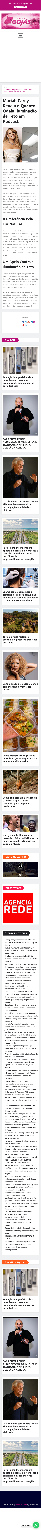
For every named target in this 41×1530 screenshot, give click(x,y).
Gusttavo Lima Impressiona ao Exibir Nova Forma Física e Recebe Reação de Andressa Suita (21, 1100)
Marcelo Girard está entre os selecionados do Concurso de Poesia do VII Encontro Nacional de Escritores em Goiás (21, 1092)
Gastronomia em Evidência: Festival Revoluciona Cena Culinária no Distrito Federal (19, 1222)
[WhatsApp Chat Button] (36, 1525)
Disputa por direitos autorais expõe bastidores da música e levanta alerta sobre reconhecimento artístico (21, 1179)
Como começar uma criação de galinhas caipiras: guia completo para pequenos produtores (20, 802)
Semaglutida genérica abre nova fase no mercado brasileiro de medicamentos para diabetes (18, 381)
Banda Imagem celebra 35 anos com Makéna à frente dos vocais (20, 686)
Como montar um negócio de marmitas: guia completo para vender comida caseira (20, 758)
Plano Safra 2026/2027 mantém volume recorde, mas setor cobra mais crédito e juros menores (20, 1027)
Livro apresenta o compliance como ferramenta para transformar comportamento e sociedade (18, 1214)
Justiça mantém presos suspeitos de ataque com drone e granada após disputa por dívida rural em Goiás (21, 1206)
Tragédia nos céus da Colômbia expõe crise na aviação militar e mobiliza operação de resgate (21, 1171)
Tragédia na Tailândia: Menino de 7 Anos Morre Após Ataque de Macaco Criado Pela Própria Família (21, 1040)
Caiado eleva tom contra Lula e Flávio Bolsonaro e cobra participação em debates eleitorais (20, 505)
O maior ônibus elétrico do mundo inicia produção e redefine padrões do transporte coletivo (21, 1230)
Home (5, 87)
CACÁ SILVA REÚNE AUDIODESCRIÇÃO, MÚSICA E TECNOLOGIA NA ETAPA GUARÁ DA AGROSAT (20, 443)
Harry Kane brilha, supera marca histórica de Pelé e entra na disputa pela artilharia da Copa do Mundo (20, 839)
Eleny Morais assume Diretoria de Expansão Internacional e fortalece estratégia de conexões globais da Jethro (21, 1187)
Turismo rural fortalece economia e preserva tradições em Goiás (20, 639)
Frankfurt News (21, 1505)
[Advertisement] (20, 59)
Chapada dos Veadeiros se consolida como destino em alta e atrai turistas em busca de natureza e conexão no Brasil (21, 1149)
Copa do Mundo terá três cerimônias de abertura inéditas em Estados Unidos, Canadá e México (20, 1108)
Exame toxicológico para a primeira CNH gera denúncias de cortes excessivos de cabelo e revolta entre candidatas (20, 596)
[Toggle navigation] (20, 35)
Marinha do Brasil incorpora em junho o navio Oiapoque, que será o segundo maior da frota (21, 1127)
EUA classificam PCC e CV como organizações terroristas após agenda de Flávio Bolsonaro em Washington (20, 1084)
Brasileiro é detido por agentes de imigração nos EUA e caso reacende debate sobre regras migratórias (21, 1135)
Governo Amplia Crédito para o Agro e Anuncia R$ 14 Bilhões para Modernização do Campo (20, 1048)
